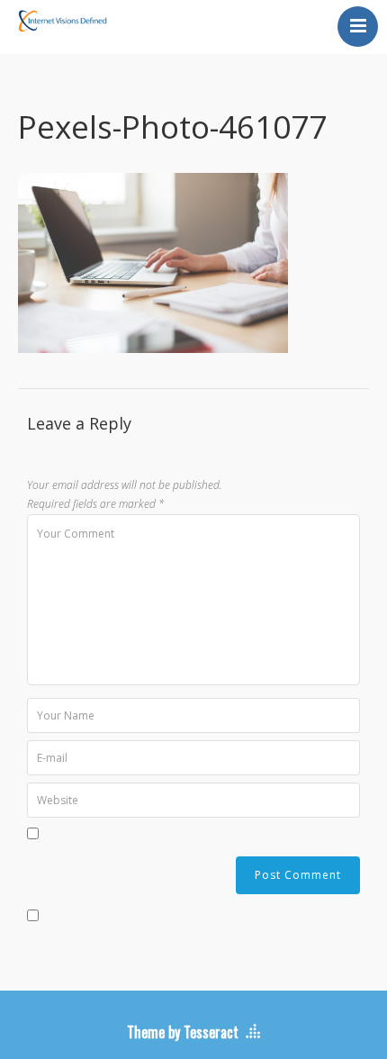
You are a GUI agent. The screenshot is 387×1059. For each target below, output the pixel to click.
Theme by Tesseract (182, 1032)
